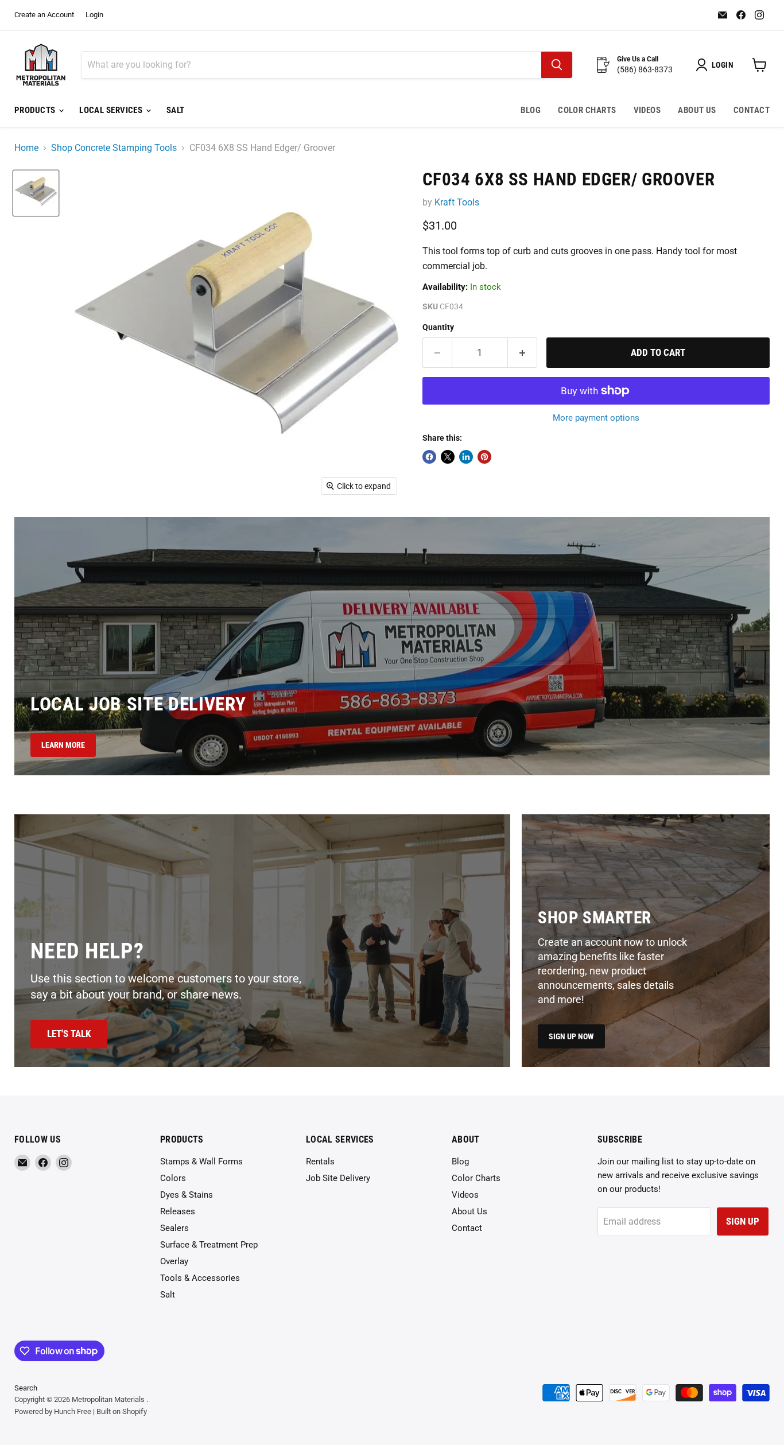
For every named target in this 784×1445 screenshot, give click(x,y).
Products (35, 110)
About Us (697, 110)
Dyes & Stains (186, 1195)
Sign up (742, 1221)
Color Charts (587, 110)
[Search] (556, 65)
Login (94, 15)
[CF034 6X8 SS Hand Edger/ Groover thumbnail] (36, 193)
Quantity (438, 327)
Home (26, 148)
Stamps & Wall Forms (201, 1161)
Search (25, 1388)
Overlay (174, 1261)
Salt (175, 110)
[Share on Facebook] (429, 457)
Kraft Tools (456, 202)
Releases (177, 1211)
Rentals (320, 1161)
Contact (751, 110)
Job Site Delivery (338, 1178)
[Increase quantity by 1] (522, 352)
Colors (173, 1178)
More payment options (596, 418)
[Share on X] (448, 457)
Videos (647, 110)
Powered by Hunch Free (52, 1411)
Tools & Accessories (200, 1278)
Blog (531, 110)
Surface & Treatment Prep (209, 1245)
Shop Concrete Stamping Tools (114, 148)
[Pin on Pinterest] (484, 457)
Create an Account (44, 15)
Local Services (112, 110)
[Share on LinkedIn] (466, 457)
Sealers (174, 1228)
